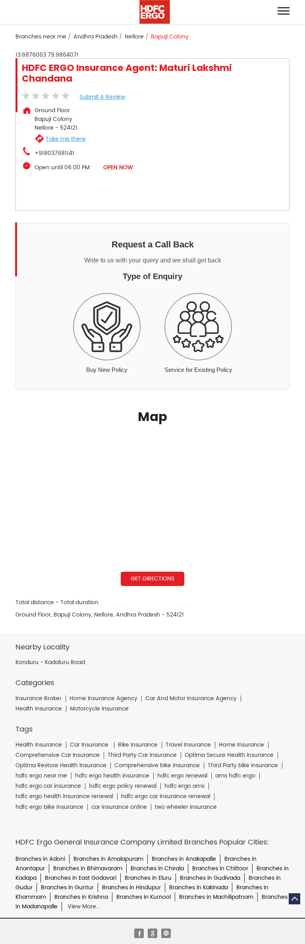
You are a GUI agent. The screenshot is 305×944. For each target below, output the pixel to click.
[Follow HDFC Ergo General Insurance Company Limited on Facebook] (139, 933)
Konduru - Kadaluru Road (50, 662)
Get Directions (152, 578)
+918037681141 (54, 153)
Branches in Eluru (148, 878)
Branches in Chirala (157, 868)
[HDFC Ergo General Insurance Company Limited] (154, 12)
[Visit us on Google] (152, 933)
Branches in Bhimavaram (87, 868)
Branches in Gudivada (210, 878)
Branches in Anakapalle (184, 859)
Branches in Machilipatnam (216, 897)
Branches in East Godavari (80, 878)
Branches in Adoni (40, 859)
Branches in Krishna (81, 897)
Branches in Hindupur (131, 887)
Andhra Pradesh (95, 37)
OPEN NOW (118, 167)
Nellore (134, 37)
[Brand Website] (166, 933)
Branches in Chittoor (220, 868)
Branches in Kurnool (143, 897)
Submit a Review (102, 96)
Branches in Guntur (67, 887)
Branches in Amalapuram (108, 859)
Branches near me (40, 37)
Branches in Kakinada (198, 887)
